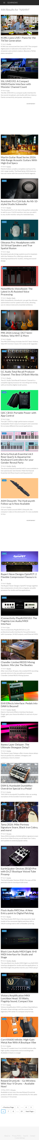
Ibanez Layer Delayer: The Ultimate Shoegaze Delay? (15, 746)
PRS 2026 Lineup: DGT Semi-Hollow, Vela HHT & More (17, 334)
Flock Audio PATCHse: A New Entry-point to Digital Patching (17, 912)
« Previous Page (8, 1107)
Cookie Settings (20, 1138)
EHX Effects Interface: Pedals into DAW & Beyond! (19, 705)
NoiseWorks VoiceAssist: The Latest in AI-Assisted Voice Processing (17, 291)
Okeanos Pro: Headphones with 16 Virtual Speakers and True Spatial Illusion (18, 245)
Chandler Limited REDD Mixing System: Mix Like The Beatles (18, 663)
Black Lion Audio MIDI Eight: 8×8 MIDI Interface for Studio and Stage (19, 954)
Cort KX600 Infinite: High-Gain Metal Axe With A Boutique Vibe (18, 1041)
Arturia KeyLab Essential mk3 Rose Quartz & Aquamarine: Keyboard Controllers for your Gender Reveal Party (17, 458)
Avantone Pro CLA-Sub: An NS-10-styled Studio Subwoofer (19, 203)
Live (8, 90)
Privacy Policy (16, 1136)
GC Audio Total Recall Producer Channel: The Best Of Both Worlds (19, 373)
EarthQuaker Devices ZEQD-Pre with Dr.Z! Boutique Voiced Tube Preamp (18, 871)
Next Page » (30, 1111)
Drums (9, 834)
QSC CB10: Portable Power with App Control (18, 414)
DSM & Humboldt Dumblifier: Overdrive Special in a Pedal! (17, 787)
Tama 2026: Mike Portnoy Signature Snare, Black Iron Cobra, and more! (19, 827)
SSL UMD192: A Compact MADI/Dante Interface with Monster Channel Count (16, 84)
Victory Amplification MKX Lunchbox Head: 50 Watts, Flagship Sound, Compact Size (17, 998)
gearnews (12, 2)
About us (7, 1136)
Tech (8, 252)
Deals (13, 298)
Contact (32, 1136)
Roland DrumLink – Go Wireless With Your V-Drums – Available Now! (18, 1083)
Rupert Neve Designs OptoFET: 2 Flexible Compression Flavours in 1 (19, 577)
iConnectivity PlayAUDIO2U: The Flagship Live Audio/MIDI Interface (19, 621)
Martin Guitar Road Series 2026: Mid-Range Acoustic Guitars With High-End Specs (19, 160)
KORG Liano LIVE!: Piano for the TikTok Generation (18, 39)
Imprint (25, 1136)
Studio (9, 208)
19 (21, 1111)
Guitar (9, 166)
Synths (9, 44)
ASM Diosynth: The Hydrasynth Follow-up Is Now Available (18, 502)
